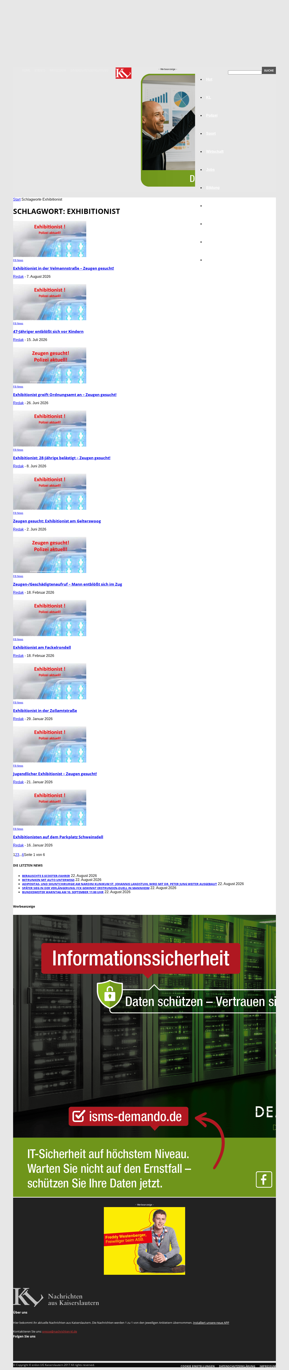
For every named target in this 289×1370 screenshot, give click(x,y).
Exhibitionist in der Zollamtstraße (45, 710)
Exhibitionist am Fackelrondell (42, 647)
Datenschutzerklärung (89, 70)
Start (17, 199)
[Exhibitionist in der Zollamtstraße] (49, 698)
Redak (18, 276)
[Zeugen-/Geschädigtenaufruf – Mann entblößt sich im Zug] (49, 572)
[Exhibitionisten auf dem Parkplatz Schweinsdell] (49, 824)
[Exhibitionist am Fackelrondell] (49, 635)
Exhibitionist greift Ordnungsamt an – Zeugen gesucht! (65, 394)
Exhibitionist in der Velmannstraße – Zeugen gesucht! (63, 268)
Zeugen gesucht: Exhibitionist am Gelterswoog (57, 521)
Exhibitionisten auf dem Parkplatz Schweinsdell (58, 836)
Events (40, 70)
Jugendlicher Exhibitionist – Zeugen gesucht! (55, 773)
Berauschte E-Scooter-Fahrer (46, 876)
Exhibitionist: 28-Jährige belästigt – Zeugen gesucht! (61, 457)
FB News (18, 260)
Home (26, 70)
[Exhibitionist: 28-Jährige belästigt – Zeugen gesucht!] (49, 445)
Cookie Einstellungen (198, 1366)
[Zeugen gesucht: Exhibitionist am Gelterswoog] (49, 508)
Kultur (211, 242)
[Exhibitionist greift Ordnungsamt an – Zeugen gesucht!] (49, 382)
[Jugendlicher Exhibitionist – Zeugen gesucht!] (49, 761)
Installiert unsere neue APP (211, 1323)
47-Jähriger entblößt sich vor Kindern (48, 331)
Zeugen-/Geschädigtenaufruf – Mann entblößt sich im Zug (67, 584)
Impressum (58, 70)
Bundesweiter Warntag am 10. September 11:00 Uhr (63, 892)
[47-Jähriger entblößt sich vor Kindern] (49, 319)
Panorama (215, 260)
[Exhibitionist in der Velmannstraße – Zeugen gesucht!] (49, 256)
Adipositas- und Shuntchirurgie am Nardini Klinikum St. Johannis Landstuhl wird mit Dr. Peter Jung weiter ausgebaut (119, 884)
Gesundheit (216, 224)
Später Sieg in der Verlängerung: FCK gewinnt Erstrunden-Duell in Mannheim (85, 888)
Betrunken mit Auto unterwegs (48, 880)
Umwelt (212, 206)
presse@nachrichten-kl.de (59, 1331)
